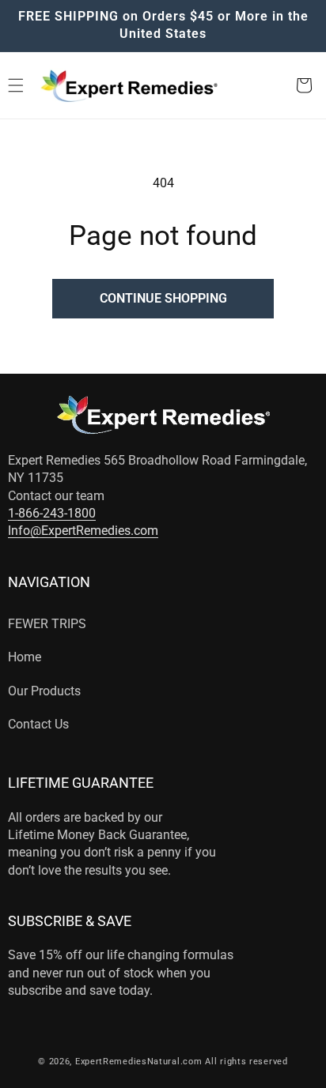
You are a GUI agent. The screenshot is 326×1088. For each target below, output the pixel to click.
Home (24, 656)
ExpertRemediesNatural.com (139, 1061)
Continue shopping (163, 298)
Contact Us (38, 724)
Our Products (44, 690)
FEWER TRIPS (47, 623)
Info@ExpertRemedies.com (83, 530)
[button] (303, 85)
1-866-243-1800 (52, 513)
